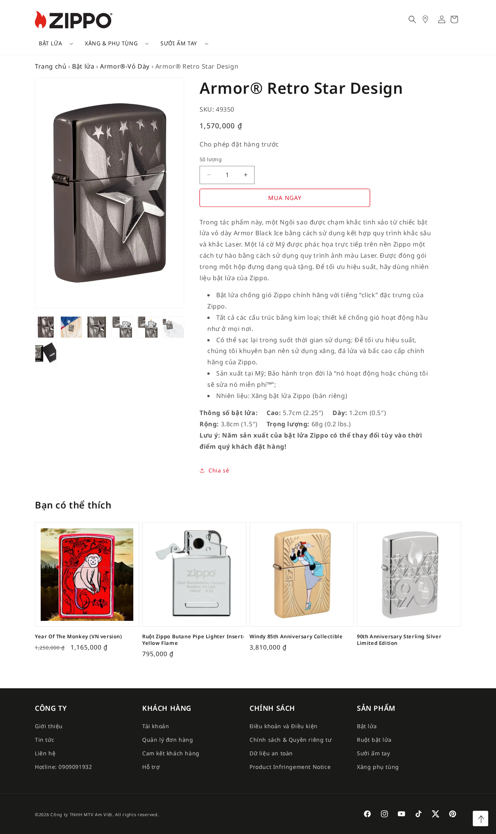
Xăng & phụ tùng (111, 43)
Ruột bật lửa (374, 739)
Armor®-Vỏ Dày (125, 66)
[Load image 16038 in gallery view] (46, 327)
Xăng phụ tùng (378, 766)
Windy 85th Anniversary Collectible (296, 636)
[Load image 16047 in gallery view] (46, 353)
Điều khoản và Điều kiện (284, 726)
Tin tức (44, 739)
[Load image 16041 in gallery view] (97, 327)
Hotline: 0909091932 (63, 766)
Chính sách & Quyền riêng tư (290, 739)
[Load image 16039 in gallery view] (71, 327)
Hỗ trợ (151, 766)
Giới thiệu (49, 726)
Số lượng (211, 159)
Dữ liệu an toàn (271, 753)
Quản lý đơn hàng (167, 739)
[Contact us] (429, 19)
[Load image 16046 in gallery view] (173, 327)
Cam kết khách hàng (171, 753)
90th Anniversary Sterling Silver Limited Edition (399, 639)
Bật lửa (50, 43)
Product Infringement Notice (290, 766)
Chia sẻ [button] (218, 470)
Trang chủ (50, 66)
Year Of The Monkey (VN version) (78, 636)
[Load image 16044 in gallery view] (147, 327)
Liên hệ (45, 753)
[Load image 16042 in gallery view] (122, 327)
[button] (53, 43)
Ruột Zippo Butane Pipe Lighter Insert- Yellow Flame (193, 639)
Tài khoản (155, 726)
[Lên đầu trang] (480, 818)
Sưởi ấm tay (178, 43)
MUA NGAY (284, 198)
